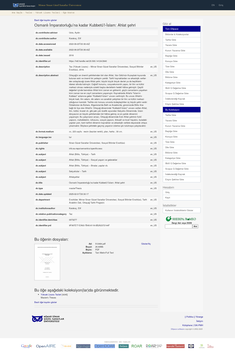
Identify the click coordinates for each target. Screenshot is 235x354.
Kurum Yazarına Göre (175, 50)
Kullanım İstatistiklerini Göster (179, 210)
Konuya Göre (171, 61)
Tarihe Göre (170, 39)
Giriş (221, 5)
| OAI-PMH (197, 325)
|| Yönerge (198, 316)
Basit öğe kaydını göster (45, 20)
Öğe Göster (69, 13)
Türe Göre (169, 66)
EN (213, 5)
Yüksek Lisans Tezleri (47, 13)
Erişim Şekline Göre (174, 103)
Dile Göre (169, 71)
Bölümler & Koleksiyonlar (177, 34)
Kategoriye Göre (172, 82)
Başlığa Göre (171, 55)
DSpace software (177, 329)
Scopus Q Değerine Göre (176, 93)
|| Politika (189, 316)
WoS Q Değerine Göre (175, 87)
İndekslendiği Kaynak (175, 98)
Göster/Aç (146, 243)
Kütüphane (187, 325)
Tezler (28, 13)
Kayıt (167, 197)
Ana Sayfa (17, 13)
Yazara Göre (171, 45)
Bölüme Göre (171, 77)
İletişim (199, 321)
